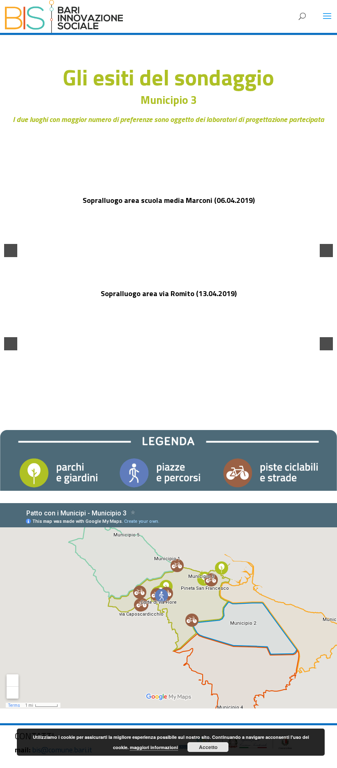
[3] (173, 244)
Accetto (208, 747)
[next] (326, 250)
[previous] (10, 250)
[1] (156, 244)
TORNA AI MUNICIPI (169, 390)
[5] (186, 337)
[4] (182, 244)
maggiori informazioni (154, 747)
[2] (164, 244)
